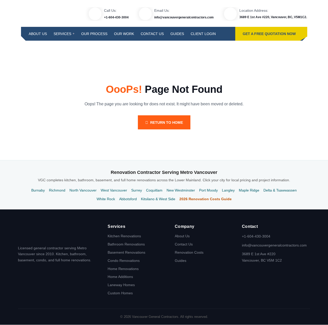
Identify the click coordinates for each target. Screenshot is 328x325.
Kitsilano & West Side (158, 199)
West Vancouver (114, 190)
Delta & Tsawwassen (280, 190)
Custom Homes (120, 293)
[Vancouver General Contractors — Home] (38, 232)
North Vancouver (83, 190)
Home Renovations (123, 269)
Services (62, 34)
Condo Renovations (124, 261)
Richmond (57, 190)
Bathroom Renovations (126, 244)
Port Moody (208, 190)
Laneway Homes (121, 285)
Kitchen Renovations (124, 236)
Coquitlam (154, 190)
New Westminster (181, 190)
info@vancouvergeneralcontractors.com (184, 17)
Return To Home (166, 122)
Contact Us (152, 34)
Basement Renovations (126, 252)
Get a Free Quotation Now (269, 34)
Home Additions (120, 277)
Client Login (203, 34)
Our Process (94, 34)
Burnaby (38, 190)
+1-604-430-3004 (116, 17)
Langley (228, 190)
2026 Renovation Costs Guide (205, 199)
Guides (177, 34)
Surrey (136, 190)
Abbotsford (128, 199)
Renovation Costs (189, 252)
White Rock (106, 199)
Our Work (124, 34)
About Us (38, 34)
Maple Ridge (249, 190)
